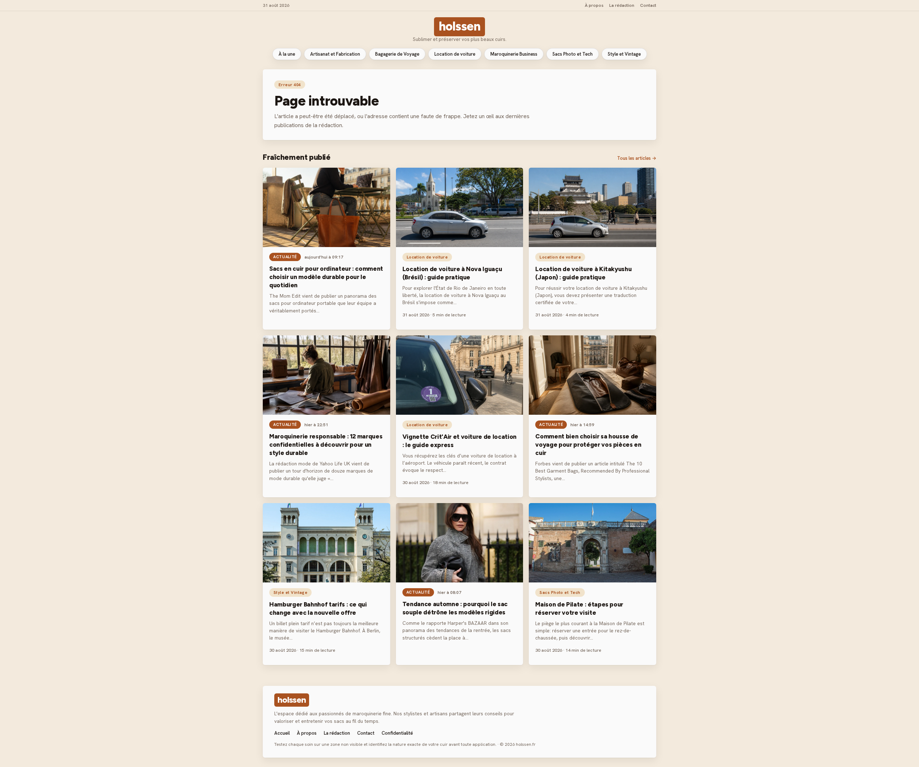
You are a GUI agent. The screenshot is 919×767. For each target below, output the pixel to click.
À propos (594, 5)
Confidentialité (397, 733)
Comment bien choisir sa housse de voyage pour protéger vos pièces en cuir (588, 444)
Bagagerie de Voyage (397, 54)
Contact (648, 5)
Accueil (282, 733)
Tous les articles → (636, 158)
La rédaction (621, 5)
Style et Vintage (624, 54)
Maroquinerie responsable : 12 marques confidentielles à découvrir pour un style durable (325, 444)
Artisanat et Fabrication (335, 54)
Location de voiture (454, 54)
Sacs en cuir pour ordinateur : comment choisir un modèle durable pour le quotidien (326, 277)
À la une (287, 54)
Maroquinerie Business (513, 54)
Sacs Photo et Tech (572, 54)
